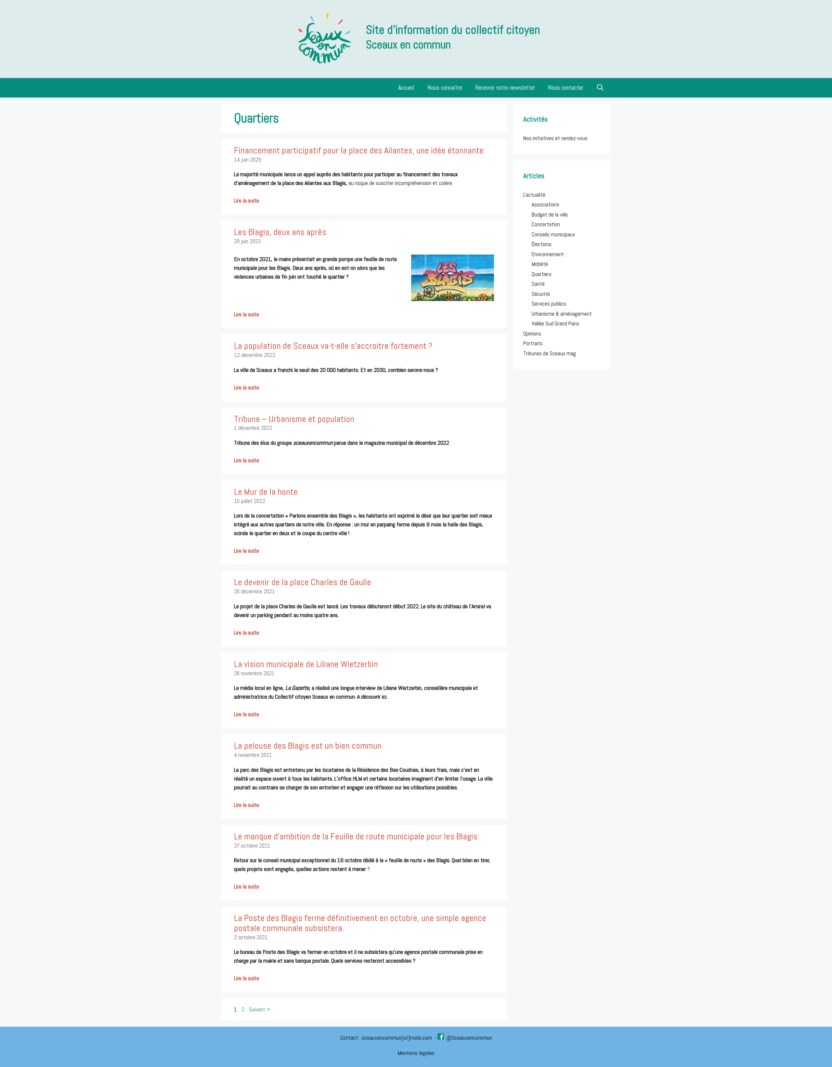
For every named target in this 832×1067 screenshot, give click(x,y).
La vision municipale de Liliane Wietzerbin (306, 664)
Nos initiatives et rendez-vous (555, 138)
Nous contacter (565, 88)
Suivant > (259, 1009)
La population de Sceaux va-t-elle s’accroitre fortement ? (333, 345)
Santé (538, 283)
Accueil (406, 88)
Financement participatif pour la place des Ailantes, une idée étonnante (359, 150)
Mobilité (540, 264)
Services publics (549, 303)
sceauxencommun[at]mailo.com (397, 1037)
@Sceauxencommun (469, 1037)
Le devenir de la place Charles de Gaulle (302, 582)
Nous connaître (444, 88)
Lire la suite (246, 200)
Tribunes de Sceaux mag (549, 353)
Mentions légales (416, 1053)
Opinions (532, 333)
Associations (545, 204)
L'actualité (534, 194)
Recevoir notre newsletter (505, 88)
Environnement (548, 254)
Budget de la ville (550, 214)
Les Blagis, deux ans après (280, 232)
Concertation (546, 224)
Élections (542, 244)
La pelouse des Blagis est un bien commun (308, 745)
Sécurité (541, 293)
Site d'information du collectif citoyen (453, 29)
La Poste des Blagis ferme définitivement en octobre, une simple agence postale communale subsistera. (360, 923)
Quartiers (542, 274)
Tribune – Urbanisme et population (294, 419)
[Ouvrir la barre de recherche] (600, 88)
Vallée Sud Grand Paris (555, 323)
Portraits (533, 343)
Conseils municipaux (553, 234)
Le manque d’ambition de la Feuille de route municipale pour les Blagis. (356, 836)
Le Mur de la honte (266, 491)
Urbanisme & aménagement (562, 313)
